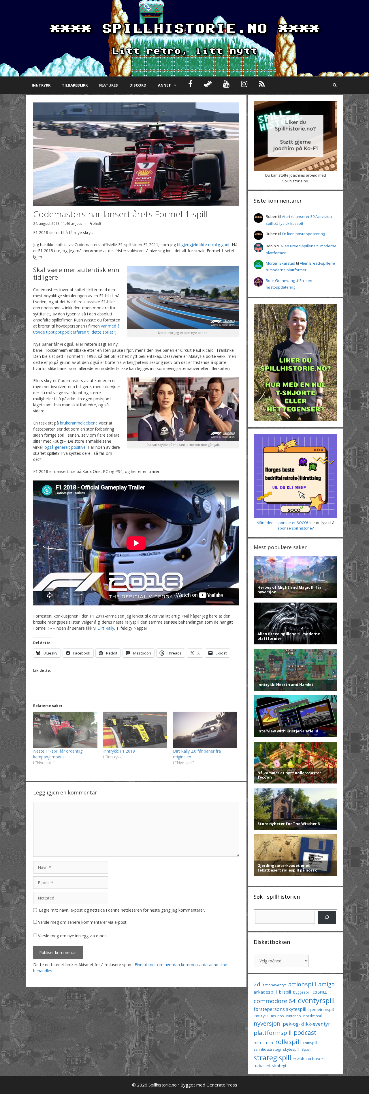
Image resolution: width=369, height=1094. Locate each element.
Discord (137, 85)
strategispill (272, 1057)
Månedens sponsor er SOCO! (282, 522)
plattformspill (272, 1032)
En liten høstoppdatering (303, 233)
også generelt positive (65, 447)
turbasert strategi (270, 1065)
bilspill (285, 992)
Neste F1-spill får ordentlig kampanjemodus (57, 754)
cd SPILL (320, 992)
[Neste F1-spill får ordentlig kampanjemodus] (65, 730)
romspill (310, 1042)
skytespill (291, 1049)
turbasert (315, 1058)
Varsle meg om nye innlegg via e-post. (73, 935)
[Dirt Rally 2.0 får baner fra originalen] (205, 730)
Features (108, 85)
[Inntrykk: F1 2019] (135, 730)
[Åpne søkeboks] (335, 85)
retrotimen (263, 1042)
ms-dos (277, 1015)
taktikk (298, 1058)
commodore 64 (274, 1001)
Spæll (306, 1049)
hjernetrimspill (321, 1009)
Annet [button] (164, 85)
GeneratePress (221, 1085)
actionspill (302, 984)
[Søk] (327, 917)
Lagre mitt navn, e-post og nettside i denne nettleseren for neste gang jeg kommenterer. (122, 910)
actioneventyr (274, 985)
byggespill (301, 992)
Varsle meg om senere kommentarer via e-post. (82, 922)
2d (257, 984)
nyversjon (267, 1023)
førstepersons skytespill (280, 1009)
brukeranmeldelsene (79, 423)
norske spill (313, 1015)
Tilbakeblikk (75, 85)
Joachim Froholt (88, 223)
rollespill (288, 1041)
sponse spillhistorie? (296, 528)
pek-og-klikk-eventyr (306, 1023)
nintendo (293, 1015)
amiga (326, 984)
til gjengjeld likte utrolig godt (203, 244)
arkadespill (265, 992)
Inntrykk (41, 85)
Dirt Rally (105, 628)
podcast (305, 1032)
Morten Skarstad (280, 263)
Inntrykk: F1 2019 (119, 751)
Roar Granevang (280, 280)
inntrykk (261, 1015)
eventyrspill (316, 1000)
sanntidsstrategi (267, 1049)
